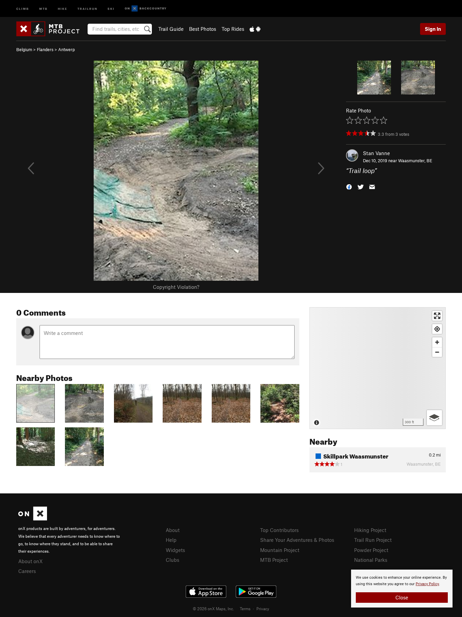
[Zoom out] (437, 352)
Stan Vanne (376, 153)
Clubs (172, 560)
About (173, 530)
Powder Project (371, 550)
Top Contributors (279, 530)
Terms (245, 608)
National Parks (370, 560)
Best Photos (202, 29)
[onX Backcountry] (145, 8)
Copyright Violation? (176, 287)
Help (171, 540)
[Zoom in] (437, 342)
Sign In (433, 29)
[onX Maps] (32, 518)
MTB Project (274, 560)
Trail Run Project (373, 540)
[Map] (377, 368)
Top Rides (233, 29)
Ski (111, 8)
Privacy (262, 608)
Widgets (175, 550)
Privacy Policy (427, 584)
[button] (349, 186)
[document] (402, 588)
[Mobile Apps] (255, 29)
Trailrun (87, 8)
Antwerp (66, 49)
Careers (27, 571)
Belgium (24, 49)
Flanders (45, 49)
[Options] (434, 417)
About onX (30, 561)
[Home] (51, 28)
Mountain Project (279, 550)
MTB (43, 8)
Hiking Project (370, 530)
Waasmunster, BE (415, 160)
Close (401, 597)
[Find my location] (437, 329)
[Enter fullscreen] (437, 316)
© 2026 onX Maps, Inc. (213, 608)
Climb (22, 8)
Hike (62, 8)
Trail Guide (171, 29)
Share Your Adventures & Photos (297, 540)
